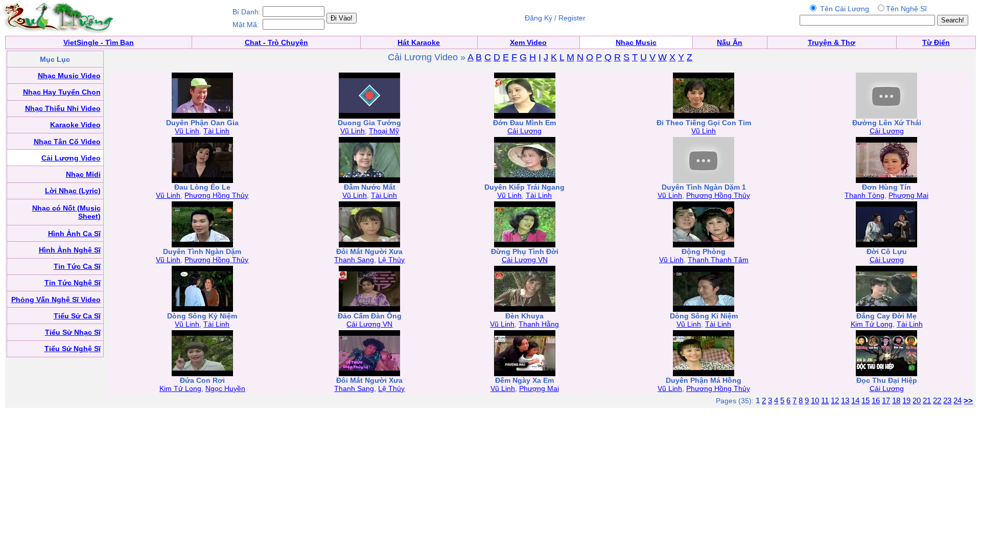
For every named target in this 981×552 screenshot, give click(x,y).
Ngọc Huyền (225, 388)
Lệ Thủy (391, 260)
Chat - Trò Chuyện (276, 42)
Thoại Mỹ (384, 131)
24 (957, 400)
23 (947, 400)
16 (876, 400)
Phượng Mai (908, 195)
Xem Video (528, 42)
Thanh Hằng (539, 324)
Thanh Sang (354, 260)
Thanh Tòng (864, 195)
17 (886, 400)
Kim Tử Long (872, 324)
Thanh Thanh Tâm (718, 260)
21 (927, 400)
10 (815, 400)
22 (937, 400)
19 (906, 400)
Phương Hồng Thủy (216, 195)
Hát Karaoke (419, 42)
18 (896, 400)
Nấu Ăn (729, 42)
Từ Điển (936, 42)
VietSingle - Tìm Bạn (98, 42)
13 (845, 400)
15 (865, 400)
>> (968, 400)
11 (825, 400)
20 (917, 400)
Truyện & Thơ (831, 42)
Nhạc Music (636, 42)
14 (855, 400)
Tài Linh (216, 131)
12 (835, 400)
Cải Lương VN (525, 260)
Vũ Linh (187, 131)
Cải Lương (524, 131)
